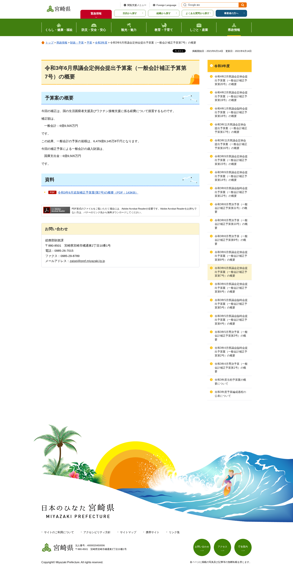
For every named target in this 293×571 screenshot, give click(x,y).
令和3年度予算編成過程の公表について (230, 393)
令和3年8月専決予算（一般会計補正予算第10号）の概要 (231, 224)
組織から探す (164, 13)
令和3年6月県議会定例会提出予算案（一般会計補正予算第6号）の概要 (231, 288)
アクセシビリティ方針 (97, 532)
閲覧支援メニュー (136, 5)
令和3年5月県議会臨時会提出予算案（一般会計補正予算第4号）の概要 (231, 320)
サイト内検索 (184, 5)
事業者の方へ (231, 13)
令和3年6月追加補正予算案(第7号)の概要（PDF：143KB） (98, 192)
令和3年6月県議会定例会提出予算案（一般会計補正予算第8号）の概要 (231, 256)
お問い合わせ (202, 546)
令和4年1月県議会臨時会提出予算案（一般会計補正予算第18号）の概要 (231, 112)
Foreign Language (166, 5)
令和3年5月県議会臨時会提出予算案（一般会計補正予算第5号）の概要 (231, 304)
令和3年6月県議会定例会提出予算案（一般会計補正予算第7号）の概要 (231, 272)
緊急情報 (96, 13)
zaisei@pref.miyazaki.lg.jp (87, 261)
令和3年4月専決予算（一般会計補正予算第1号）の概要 (231, 367)
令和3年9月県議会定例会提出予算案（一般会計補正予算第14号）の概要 (231, 176)
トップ (49, 42)
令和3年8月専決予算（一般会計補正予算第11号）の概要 (231, 208)
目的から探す (130, 13)
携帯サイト (152, 532)
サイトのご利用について (59, 532)
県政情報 (61, 42)
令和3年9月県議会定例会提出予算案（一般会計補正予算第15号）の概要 (231, 160)
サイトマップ (128, 532)
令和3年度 (101, 42)
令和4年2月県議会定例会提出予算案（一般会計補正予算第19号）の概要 (231, 96)
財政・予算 (77, 42)
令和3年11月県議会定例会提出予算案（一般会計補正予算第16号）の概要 (231, 144)
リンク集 (174, 532)
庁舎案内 (243, 546)
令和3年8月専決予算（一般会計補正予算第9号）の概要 (231, 240)
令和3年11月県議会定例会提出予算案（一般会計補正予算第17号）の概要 (231, 128)
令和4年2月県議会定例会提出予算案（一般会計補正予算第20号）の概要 (231, 80)
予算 (89, 42)
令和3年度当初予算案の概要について (230, 381)
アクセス (222, 546)
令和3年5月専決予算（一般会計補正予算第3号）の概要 (231, 335)
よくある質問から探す (197, 13)
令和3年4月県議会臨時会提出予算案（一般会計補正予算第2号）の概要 (231, 351)
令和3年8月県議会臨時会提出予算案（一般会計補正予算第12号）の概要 (231, 192)
